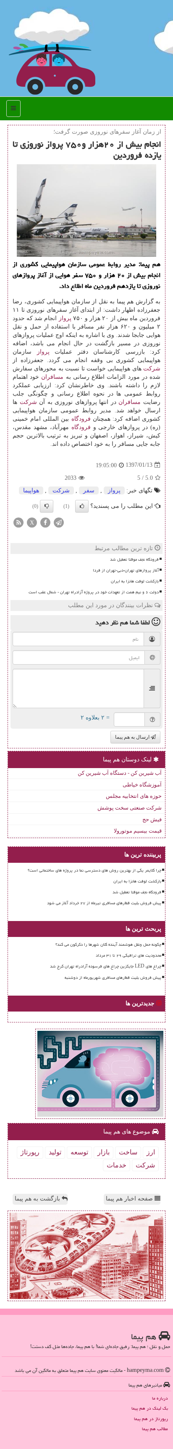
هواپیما (31, 490)
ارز (151, 1152)
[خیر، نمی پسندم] (46, 506)
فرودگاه (81, 419)
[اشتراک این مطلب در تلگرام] (59, 522)
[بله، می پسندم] (82, 506)
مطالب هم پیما (155, 1428)
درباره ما (160, 1398)
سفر (88, 490)
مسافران (52, 377)
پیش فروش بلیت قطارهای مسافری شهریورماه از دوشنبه (113, 977)
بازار (103, 1152)
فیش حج (152, 819)
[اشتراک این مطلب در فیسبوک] (45, 522)
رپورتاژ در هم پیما (151, 1418)
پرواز (65, 318)
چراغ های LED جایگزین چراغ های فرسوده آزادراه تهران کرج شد (105, 966)
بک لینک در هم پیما (149, 1408)
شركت (151, 368)
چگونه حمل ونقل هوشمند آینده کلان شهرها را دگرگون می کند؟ (108, 944)
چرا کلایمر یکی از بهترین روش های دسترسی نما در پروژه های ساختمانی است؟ (94, 870)
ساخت (128, 1152)
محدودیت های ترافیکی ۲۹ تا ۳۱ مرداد (128, 955)
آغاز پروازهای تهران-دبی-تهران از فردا (126, 570)
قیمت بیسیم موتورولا (138, 831)
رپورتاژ (30, 1152)
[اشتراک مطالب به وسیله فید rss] (18, 522)
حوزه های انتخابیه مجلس (134, 796)
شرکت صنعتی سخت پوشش (129, 808)
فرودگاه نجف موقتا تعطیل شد (134, 559)
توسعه (79, 1152)
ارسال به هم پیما (133, 737)
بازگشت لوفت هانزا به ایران (135, 581)
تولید (55, 1152)
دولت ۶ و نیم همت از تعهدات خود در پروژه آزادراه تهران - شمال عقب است (94, 592)
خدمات (116, 1165)
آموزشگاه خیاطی (142, 784)
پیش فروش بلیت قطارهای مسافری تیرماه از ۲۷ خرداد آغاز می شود (104, 903)
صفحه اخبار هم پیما (130, 1198)
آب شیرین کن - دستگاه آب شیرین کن (120, 773)
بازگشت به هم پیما (38, 1198)
